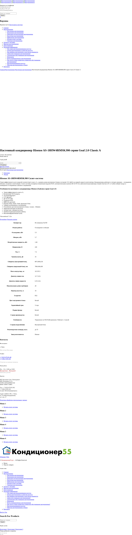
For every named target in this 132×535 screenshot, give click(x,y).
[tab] (68, 173)
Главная (2, 69)
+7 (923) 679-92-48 (5, 357)
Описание (7, 173)
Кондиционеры (10, 69)
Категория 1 (3, 529)
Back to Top (3, 512)
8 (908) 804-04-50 (5, 7)
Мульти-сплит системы (11, 407)
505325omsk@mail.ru (6, 10)
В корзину (3, 165)
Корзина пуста (4, 25)
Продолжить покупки (16, 25)
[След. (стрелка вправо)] (2, 534)
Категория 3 (19, 529)
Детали (6, 174)
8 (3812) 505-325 (5, 8)
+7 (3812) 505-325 (5, 359)
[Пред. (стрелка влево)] (0, 534)
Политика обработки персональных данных (13, 400)
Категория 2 (11, 529)
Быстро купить (4, 166)
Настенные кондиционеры (23, 69)
